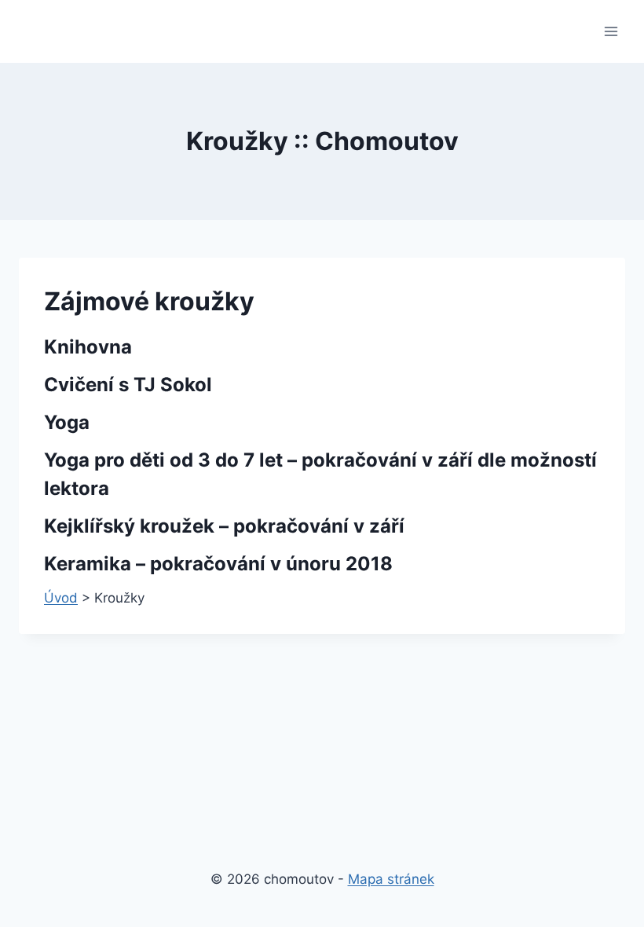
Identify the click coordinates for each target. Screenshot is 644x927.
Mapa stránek (391, 879)
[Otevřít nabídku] (610, 31)
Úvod (61, 598)
